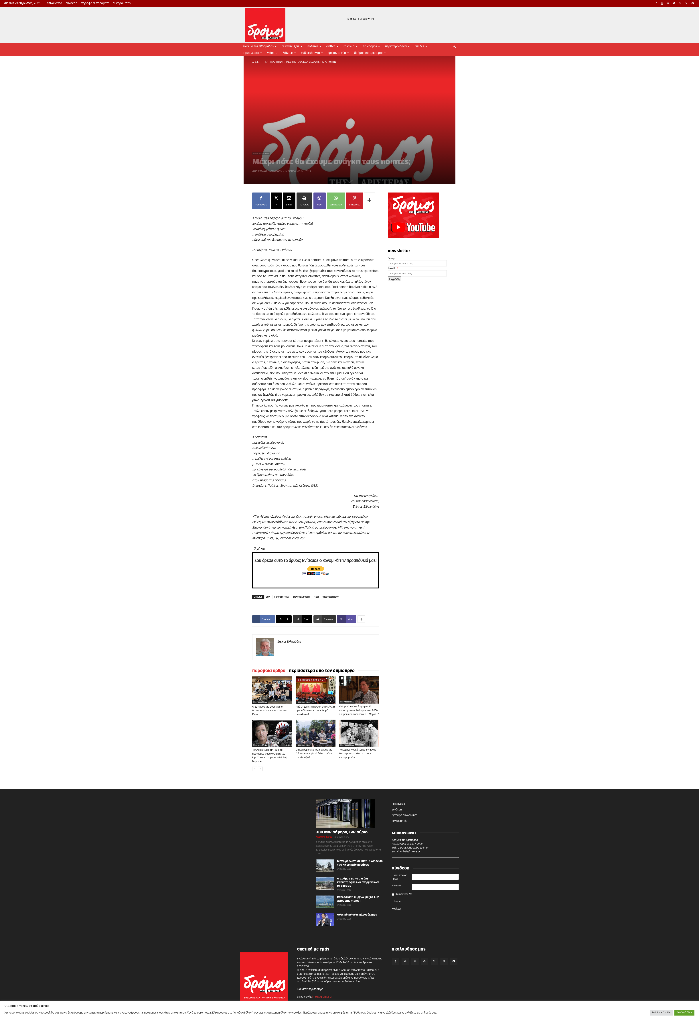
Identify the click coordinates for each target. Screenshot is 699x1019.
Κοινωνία (349, 46)
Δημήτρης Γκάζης (324, 837)
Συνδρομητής (122, 3)
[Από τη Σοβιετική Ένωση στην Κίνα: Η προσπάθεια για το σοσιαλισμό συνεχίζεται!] (315, 690)
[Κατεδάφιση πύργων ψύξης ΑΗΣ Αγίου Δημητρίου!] (325, 902)
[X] (686, 3)
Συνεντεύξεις (290, 46)
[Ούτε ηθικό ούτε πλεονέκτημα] (325, 919)
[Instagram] (662, 3)
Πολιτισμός (370, 46)
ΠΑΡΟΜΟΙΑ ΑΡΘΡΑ (268, 671)
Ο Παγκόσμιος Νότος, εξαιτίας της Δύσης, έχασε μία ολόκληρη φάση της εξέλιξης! (314, 754)
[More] (369, 201)
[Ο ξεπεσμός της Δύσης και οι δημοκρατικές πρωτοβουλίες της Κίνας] (272, 690)
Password (397, 885)
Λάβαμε (288, 53)
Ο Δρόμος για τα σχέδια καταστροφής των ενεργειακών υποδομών (358, 882)
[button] (454, 46)
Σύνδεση (71, 3)
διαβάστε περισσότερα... (311, 989)
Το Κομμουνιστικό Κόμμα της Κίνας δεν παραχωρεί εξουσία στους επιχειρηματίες (357, 754)
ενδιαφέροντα (310, 53)
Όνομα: (392, 258)
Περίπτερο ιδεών (281, 597)
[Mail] (668, 3)
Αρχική (256, 62)
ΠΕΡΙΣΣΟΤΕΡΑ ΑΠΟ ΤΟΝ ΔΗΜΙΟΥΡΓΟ (322, 671)
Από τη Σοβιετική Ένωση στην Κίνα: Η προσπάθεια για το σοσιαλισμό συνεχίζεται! (315, 711)
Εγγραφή (394, 279)
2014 (268, 597)
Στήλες (419, 46)
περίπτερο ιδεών (273, 62)
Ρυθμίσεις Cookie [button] (661, 1013)
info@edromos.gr (410, 851)
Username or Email (399, 877)
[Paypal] (674, 3)
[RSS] (680, 3)
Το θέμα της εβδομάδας (258, 46)
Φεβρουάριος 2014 (331, 597)
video (271, 53)
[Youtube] (692, 3)
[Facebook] (656, 3)
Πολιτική (312, 46)
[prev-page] (254, 769)
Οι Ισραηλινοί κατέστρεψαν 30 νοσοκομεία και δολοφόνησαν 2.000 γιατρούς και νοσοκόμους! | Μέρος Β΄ (359, 711)
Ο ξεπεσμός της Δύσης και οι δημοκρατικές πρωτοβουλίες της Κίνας (269, 711)
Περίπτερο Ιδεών (396, 46)
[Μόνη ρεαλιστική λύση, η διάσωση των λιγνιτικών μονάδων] (325, 865)
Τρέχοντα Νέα (337, 53)
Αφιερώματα (251, 53)
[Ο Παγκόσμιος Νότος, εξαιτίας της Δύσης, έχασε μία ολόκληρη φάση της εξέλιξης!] (315, 733)
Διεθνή (330, 46)
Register (396, 909)
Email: (393, 268)
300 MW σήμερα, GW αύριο (342, 832)
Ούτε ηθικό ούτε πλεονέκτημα (357, 915)
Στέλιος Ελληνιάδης (270, 171)
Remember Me (404, 894)
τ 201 (317, 597)
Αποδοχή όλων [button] (684, 1013)
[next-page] (260, 769)
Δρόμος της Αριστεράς (368, 53)
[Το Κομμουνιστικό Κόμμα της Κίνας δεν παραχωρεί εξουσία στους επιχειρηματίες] (359, 733)
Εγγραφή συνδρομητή (95, 3)
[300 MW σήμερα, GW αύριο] (349, 813)
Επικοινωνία (54, 3)
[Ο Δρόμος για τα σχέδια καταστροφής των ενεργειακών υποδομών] (325, 883)
